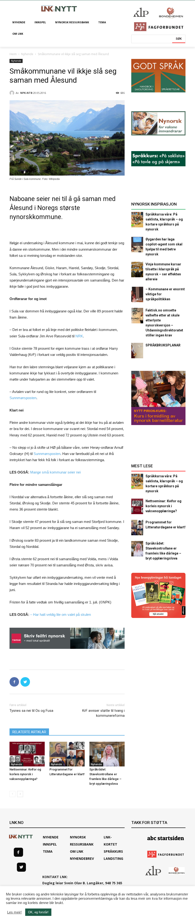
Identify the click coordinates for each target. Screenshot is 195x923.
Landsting (113, 858)
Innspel (50, 844)
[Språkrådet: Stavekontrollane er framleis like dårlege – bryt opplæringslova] (107, 754)
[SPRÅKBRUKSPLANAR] (137, 350)
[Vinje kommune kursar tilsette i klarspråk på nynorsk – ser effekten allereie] (137, 269)
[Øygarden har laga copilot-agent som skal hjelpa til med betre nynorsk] (137, 244)
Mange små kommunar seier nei (55, 472)
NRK (79, 336)
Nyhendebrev (82, 858)
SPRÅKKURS (113, 851)
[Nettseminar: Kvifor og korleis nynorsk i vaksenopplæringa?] (27, 754)
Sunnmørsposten (23, 398)
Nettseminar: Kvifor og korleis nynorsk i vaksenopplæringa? (25, 774)
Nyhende (27, 54)
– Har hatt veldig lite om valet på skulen (60, 614)
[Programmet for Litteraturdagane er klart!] (67, 754)
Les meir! (14, 912)
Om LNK (76, 851)
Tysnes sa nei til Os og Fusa (31, 710)
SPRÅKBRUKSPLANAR (163, 345)
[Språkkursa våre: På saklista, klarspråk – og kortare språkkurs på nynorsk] (137, 219)
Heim (13, 54)
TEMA (48, 851)
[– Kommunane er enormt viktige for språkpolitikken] (137, 294)
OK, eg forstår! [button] (38, 912)
